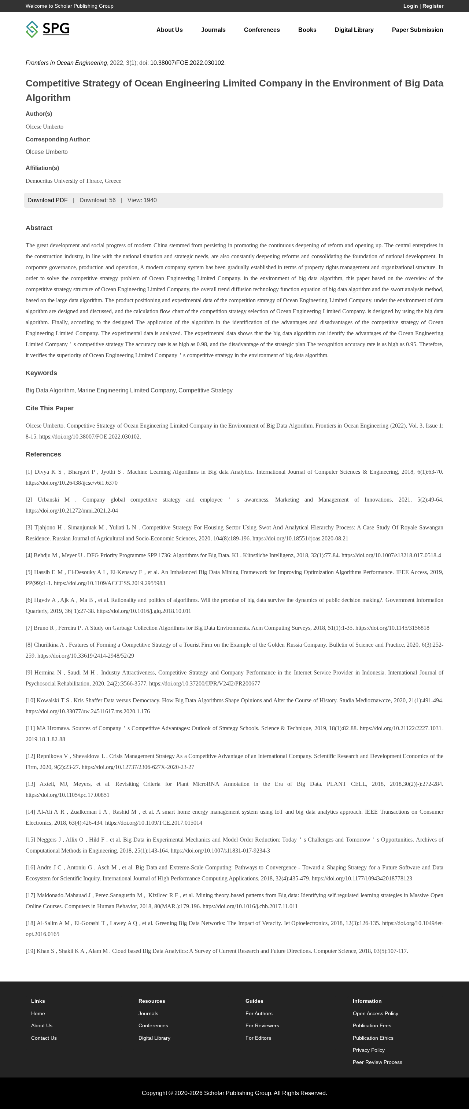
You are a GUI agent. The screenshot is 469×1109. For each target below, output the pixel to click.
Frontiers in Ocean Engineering (66, 63)
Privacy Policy (369, 1050)
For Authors (259, 1013)
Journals (213, 30)
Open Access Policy (375, 1013)
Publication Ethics (373, 1038)
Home (38, 1013)
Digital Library (354, 30)
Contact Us (44, 1038)
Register (432, 6)
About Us (169, 30)
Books (307, 30)
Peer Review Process (377, 1062)
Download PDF (47, 200)
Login (410, 6)
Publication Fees (372, 1025)
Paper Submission (417, 30)
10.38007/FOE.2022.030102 (187, 63)
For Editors (258, 1038)
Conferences (262, 30)
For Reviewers (262, 1025)
